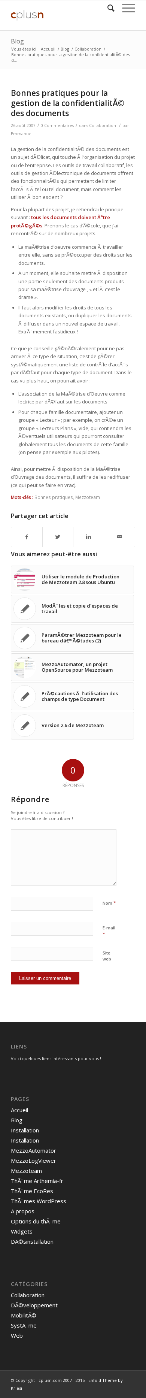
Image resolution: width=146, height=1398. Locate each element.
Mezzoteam (87, 497)
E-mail (109, 931)
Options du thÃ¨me (36, 1221)
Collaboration (87, 49)
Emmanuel (22, 133)
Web (17, 1335)
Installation (25, 1130)
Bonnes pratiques (53, 497)
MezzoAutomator (33, 1150)
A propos (22, 1211)
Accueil (48, 49)
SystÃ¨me (24, 1325)
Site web (107, 956)
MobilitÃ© (23, 1315)
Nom (109, 902)
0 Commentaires (57, 125)
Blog (17, 41)
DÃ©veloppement (34, 1305)
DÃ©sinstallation (32, 1241)
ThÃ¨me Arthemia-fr (37, 1180)
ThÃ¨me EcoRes (32, 1191)
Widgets (22, 1231)
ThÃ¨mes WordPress (38, 1201)
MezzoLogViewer (33, 1160)
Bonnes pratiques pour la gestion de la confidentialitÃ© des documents (67, 103)
